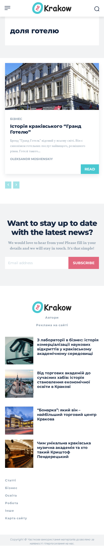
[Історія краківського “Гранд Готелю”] (52, 86)
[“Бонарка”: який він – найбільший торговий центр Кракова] (19, 421)
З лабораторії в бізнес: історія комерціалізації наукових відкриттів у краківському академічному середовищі (67, 347)
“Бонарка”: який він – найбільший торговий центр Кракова (66, 414)
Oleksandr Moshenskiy (31, 159)
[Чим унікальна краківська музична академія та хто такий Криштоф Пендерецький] (19, 454)
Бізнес (16, 118)
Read (90, 169)
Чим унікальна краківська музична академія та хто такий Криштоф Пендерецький (64, 450)
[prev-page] (8, 185)
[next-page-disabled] (16, 185)
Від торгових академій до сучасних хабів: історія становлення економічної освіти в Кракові (64, 380)
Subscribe (83, 263)
